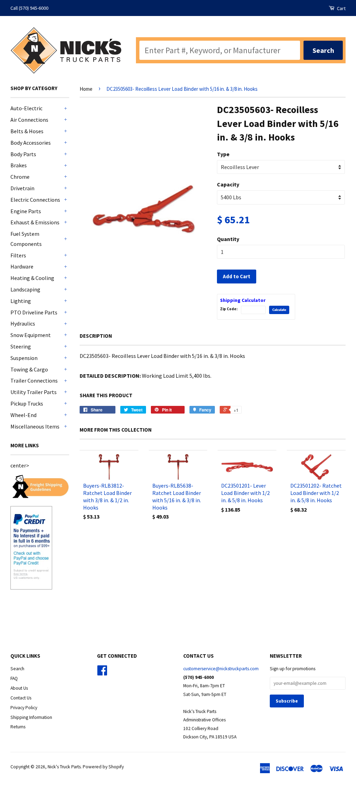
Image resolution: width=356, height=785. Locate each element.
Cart (341, 8)
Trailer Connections (34, 380)
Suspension (24, 357)
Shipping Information (31, 717)
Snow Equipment (30, 334)
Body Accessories (30, 142)
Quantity (228, 238)
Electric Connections (35, 199)
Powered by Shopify (103, 767)
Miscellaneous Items (34, 426)
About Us (19, 688)
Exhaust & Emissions (34, 222)
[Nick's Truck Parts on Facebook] (102, 673)
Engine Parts (25, 211)
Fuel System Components (26, 238)
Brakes (18, 165)
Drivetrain (22, 188)
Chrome (20, 176)
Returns (17, 727)
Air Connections (29, 119)
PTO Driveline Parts (33, 312)
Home (86, 89)
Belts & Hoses (26, 131)
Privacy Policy (23, 708)
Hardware (21, 266)
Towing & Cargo (29, 369)
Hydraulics (22, 323)
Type (223, 154)
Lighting (20, 300)
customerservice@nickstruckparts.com (221, 669)
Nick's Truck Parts (64, 767)
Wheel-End (23, 414)
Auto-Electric (26, 108)
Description (96, 336)
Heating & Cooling (32, 277)
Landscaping (25, 289)
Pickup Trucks (26, 403)
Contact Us (20, 698)
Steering (20, 346)
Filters (18, 255)
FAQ (14, 678)
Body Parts (23, 154)
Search (17, 669)
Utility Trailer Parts (33, 392)
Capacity (228, 184)
